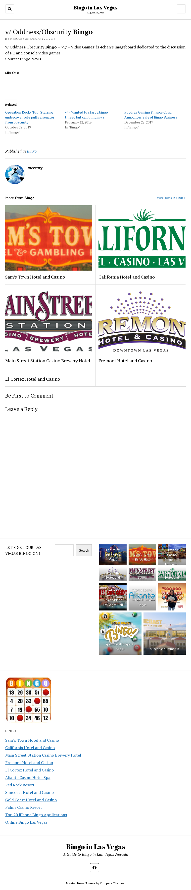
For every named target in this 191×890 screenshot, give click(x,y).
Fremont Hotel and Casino (125, 361)
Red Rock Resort (20, 785)
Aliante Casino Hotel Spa (27, 777)
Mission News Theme (80, 883)
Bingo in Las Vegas (95, 7)
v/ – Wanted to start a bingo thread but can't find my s (86, 115)
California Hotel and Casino (126, 277)
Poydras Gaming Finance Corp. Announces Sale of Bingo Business (150, 115)
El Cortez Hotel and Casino (32, 379)
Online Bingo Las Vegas (26, 822)
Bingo (32, 151)
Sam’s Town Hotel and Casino (35, 277)
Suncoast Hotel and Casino (29, 792)
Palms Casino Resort (23, 807)
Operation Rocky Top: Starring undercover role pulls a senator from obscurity (29, 117)
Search (84, 550)
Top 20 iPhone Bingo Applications (36, 814)
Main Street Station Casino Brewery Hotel (47, 361)
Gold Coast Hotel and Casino (31, 800)
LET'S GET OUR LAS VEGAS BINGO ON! (23, 550)
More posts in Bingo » (171, 198)
